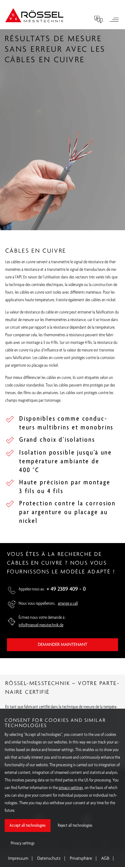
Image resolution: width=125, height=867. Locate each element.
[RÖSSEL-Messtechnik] (34, 15)
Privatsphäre (81, 858)
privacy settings (71, 787)
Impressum (18, 858)
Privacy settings (23, 843)
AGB (105, 858)
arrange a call (68, 603)
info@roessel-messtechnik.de (41, 625)
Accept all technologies (28, 825)
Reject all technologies (75, 825)
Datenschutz (49, 858)
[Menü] (114, 20)
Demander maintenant (62, 644)
